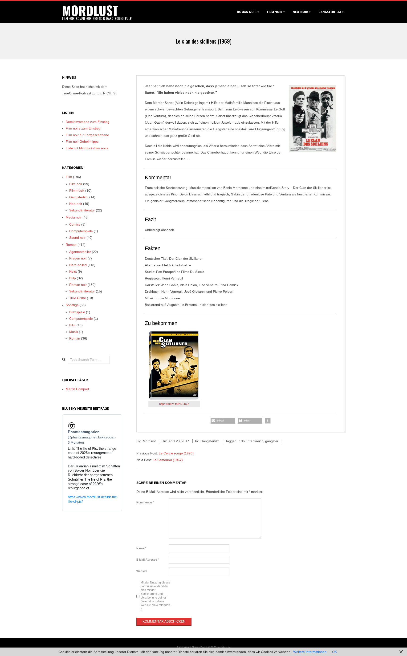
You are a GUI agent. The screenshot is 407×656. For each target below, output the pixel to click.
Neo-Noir (300, 12)
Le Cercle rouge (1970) (176, 453)
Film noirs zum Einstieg (83, 128)
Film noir (274, 12)
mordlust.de (223, 647)
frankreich (255, 441)
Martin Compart (77, 389)
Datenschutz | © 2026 (204, 647)
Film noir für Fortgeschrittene (87, 135)
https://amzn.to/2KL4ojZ (174, 404)
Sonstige (72, 305)
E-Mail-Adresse (147, 559)
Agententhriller (80, 252)
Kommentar (145, 502)
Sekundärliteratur (82, 210)
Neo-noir (75, 204)
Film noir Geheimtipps (82, 141)
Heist (73, 271)
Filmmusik (76, 190)
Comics (74, 224)
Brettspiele (77, 312)
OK (334, 652)
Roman (71, 245)
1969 (243, 441)
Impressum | (184, 647)
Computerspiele (81, 231)
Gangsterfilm (329, 12)
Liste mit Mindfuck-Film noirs (87, 148)
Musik (73, 332)
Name (141, 548)
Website (141, 571)
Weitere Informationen (309, 652)
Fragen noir (78, 258)
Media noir (73, 217)
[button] (223, 421)
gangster (271, 441)
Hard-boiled (78, 265)
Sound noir (77, 237)
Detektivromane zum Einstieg (87, 122)
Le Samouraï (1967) (168, 460)
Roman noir (246, 12)
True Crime (77, 298)
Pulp (72, 278)
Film (69, 177)
